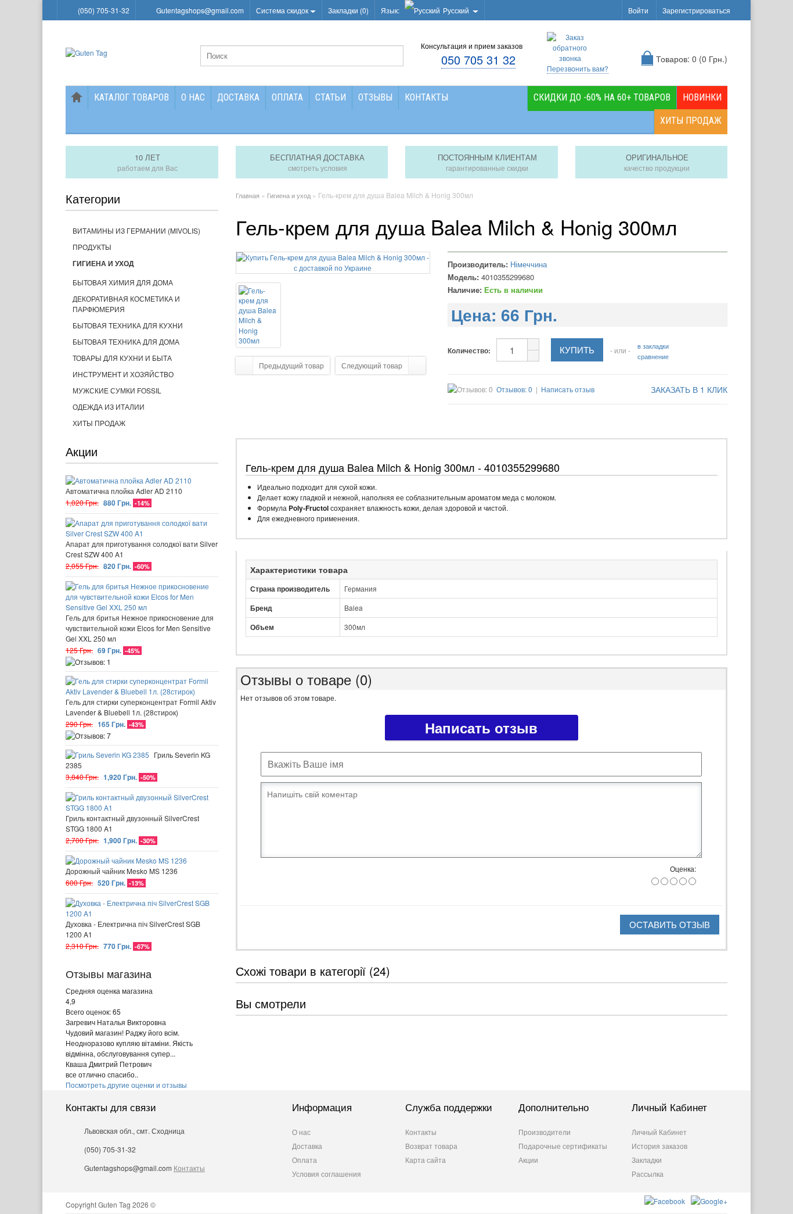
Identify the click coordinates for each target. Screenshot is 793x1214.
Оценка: (683, 868)
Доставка (238, 97)
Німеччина (528, 264)
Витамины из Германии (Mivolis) (136, 230)
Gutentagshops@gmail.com (200, 10)
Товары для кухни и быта (122, 358)
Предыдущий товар (291, 365)
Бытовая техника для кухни (128, 325)
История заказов (659, 1146)
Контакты (426, 97)
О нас (193, 97)
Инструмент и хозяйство (123, 374)
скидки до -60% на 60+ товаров (602, 97)
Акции (528, 1160)
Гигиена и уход (103, 263)
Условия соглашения (326, 1174)
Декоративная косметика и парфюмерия (126, 303)
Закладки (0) (348, 10)
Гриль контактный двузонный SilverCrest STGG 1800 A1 (132, 823)
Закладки (647, 1160)
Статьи (330, 97)
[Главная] (77, 97)
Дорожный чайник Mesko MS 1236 (122, 871)
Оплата (287, 97)
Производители (544, 1132)
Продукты (92, 247)
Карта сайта (425, 1160)
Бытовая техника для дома (126, 341)
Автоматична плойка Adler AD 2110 (124, 491)
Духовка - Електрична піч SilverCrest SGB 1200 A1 (133, 929)
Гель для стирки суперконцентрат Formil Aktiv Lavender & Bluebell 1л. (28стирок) (141, 707)
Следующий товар (371, 365)
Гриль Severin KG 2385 (138, 760)
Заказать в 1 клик (687, 389)
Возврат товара (431, 1146)
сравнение (653, 356)
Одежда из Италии (109, 406)
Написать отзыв (567, 389)
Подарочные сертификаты (562, 1146)
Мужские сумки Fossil (117, 390)
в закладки (653, 345)
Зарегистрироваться (696, 10)
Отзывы (375, 97)
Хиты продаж (691, 120)
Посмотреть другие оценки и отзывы (126, 1085)
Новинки (702, 97)
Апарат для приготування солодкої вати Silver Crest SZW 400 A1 (142, 549)
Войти (638, 10)
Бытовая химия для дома (123, 282)
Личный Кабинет (659, 1132)
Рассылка (648, 1174)
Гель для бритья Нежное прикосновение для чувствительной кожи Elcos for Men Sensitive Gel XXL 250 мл (140, 628)
